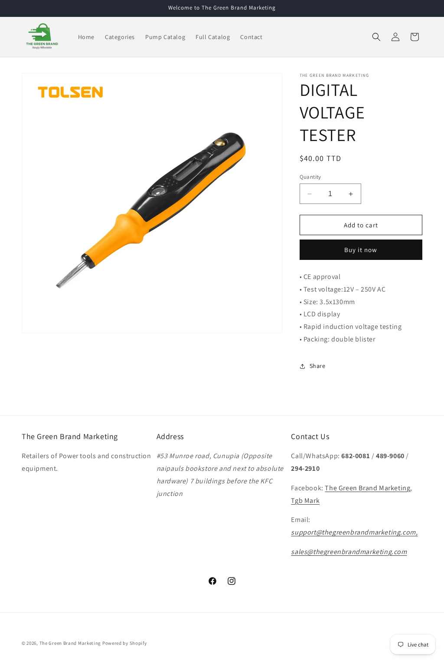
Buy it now (360, 250)
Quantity (310, 177)
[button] (376, 36)
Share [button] (318, 366)
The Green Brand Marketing (367, 487)
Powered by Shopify (124, 643)
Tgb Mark (305, 500)
